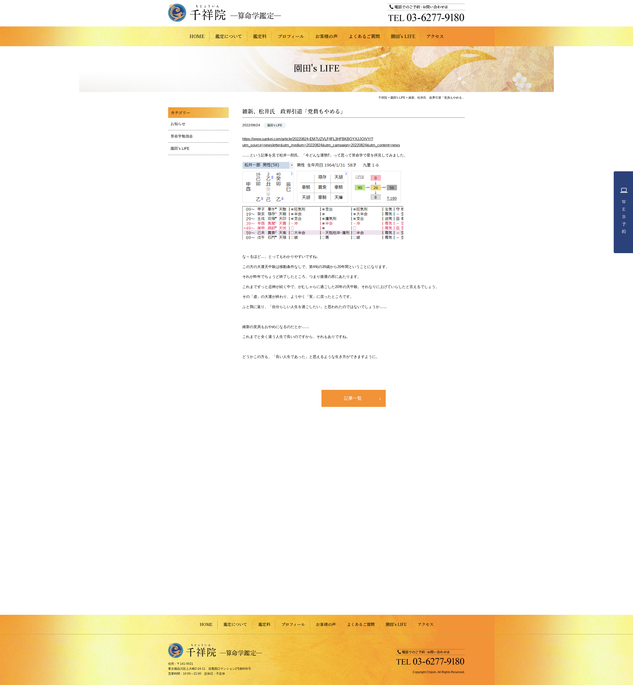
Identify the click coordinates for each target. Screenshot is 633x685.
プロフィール (291, 36)
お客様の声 (326, 36)
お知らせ (178, 124)
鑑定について (228, 36)
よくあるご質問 (364, 36)
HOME (196, 36)
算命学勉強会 (182, 136)
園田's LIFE (403, 36)
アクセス (435, 36)
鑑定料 (260, 36)
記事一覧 (353, 398)
